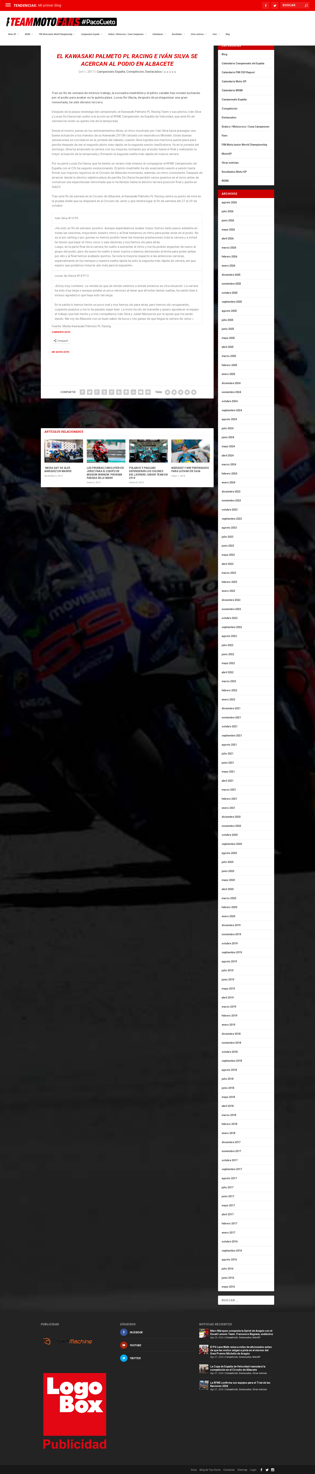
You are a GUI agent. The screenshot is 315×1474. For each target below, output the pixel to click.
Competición (135, 71)
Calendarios (157, 34)
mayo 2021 (228, 771)
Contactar (229, 1469)
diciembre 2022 (231, 600)
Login (253, 1469)
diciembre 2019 (231, 925)
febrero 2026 (229, 256)
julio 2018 (227, 1078)
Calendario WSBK (232, 90)
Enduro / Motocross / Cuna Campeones (126, 34)
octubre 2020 (230, 834)
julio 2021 (227, 753)
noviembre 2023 (231, 500)
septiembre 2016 (232, 1250)
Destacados (153, 71)
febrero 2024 (229, 473)
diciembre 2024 (231, 383)
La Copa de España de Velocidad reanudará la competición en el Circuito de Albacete (237, 1368)
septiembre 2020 (232, 843)
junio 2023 (228, 545)
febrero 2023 (229, 581)
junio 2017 (228, 1196)
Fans (215, 34)
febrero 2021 (229, 798)
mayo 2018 (228, 1097)
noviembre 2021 (231, 717)
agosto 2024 (229, 419)
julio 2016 (227, 1268)
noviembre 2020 (231, 825)
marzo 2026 (229, 247)
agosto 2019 (229, 961)
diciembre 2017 (231, 1142)
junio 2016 (228, 1277)
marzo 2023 (229, 572)
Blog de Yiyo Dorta (210, 1469)
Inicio (194, 1469)
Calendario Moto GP (234, 81)
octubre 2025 (230, 292)
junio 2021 (228, 762)
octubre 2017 (230, 1160)
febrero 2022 (229, 690)
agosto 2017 (229, 1178)
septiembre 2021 (232, 735)
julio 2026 (227, 211)
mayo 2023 (228, 554)
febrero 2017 (229, 1223)
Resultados (177, 34)
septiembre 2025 (232, 301)
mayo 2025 (228, 338)
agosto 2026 (229, 202)
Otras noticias (197, 34)
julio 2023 (227, 536)
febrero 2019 (229, 1015)
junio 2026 (228, 220)
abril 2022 (228, 672)
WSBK (27, 34)
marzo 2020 (229, 898)
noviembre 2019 (231, 934)
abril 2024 (228, 455)
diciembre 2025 (231, 274)
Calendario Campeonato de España (243, 63)
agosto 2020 (229, 853)
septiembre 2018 (232, 1060)
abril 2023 (228, 563)
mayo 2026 (228, 229)
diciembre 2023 (231, 491)
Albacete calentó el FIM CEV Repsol (66, 5)
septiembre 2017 (232, 1169)
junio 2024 (228, 437)
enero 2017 (228, 1232)
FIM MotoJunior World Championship (55, 34)
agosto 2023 (229, 527)
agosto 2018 (229, 1069)
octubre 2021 (230, 726)
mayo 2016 (228, 1286)
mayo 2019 (228, 988)
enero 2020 (228, 916)
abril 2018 (228, 1105)
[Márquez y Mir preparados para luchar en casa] (190, 451)
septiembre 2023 (232, 518)
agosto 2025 (229, 310)
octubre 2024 (230, 401)
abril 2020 (228, 889)
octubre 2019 (230, 943)
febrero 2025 (229, 365)
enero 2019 (228, 1024)
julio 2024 (227, 428)
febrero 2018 (229, 1124)
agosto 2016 (229, 1259)
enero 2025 (228, 374)
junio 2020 (228, 871)
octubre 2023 (230, 509)
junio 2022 (228, 654)
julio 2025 (227, 319)
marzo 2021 (229, 789)
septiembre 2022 (232, 627)
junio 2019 (228, 979)
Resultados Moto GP (234, 171)
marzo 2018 (229, 1115)
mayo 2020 (228, 880)
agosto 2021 (229, 744)
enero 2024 (228, 482)
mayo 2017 (228, 1205)
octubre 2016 (230, 1241)
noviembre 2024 (231, 392)
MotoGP (227, 153)
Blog (228, 34)
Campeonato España (90, 34)
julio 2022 (227, 645)
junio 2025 (228, 328)
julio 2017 (227, 1187)
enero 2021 (228, 807)
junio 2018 (228, 1087)
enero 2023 (228, 590)
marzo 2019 (229, 1006)
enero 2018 (228, 1133)
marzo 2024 (229, 464)
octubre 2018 (230, 1051)
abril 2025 (228, 346)
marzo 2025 (229, 356)
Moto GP (12, 34)
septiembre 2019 (232, 952)
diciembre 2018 (231, 1033)
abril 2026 (228, 238)
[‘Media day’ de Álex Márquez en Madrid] (63, 451)
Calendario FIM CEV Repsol (238, 72)
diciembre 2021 (231, 708)
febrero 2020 (229, 907)
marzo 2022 (229, 681)
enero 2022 (228, 699)
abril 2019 (228, 997)
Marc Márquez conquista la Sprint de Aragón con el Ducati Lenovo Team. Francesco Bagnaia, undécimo (241, 1332)
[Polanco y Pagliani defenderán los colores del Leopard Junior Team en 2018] (148, 451)
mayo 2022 (228, 663)
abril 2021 (228, 780)
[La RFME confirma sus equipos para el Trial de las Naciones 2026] (203, 1385)
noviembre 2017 (231, 1151)
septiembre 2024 (232, 410)
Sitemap (242, 1469)
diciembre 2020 (231, 816)
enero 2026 (228, 265)
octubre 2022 (230, 618)
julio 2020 (227, 862)
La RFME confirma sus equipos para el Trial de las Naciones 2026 (240, 1384)
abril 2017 (228, 1214)
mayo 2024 (228, 446)
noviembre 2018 (231, 1042)
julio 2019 (227, 970)
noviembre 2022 (231, 609)
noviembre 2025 (231, 283)
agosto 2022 (229, 636)
